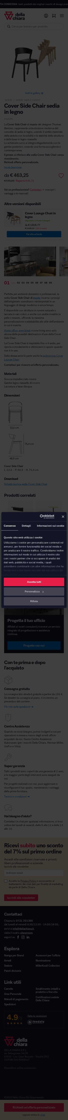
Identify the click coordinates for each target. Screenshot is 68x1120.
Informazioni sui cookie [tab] (50, 525)
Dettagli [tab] (26, 525)
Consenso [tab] (10, 525)
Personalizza (32, 591)
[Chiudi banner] (63, 516)
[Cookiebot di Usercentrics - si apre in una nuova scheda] (40, 516)
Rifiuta (34, 601)
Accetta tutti (34, 581)
